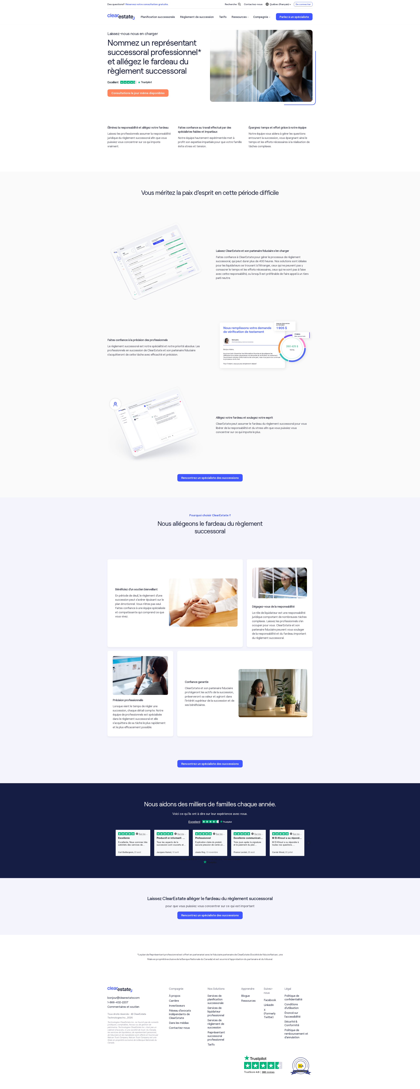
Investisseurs (177, 1005)
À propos (174, 995)
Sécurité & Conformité (291, 1023)
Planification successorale (158, 16)
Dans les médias (179, 1022)
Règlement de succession (197, 16)
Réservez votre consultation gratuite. (147, 4)
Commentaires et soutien (123, 1006)
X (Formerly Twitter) (269, 1013)
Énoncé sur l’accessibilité (292, 1014)
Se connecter (303, 4)
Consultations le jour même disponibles (138, 93)
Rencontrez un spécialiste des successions (210, 477)
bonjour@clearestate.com (123, 997)
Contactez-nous (253, 4)
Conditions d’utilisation (291, 1005)
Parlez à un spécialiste (294, 16)
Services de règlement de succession (216, 1023)
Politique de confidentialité (293, 997)
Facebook (270, 1000)
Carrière (174, 1000)
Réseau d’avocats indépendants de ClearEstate (180, 1014)
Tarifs (222, 16)
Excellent (113, 82)
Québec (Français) (279, 4)
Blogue (245, 995)
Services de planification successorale (215, 999)
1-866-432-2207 (117, 1002)
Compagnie (260, 16)
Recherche (231, 4)
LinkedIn (269, 1004)
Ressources (239, 16)
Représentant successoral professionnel (216, 1036)
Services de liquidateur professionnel (216, 1011)
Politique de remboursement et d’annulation (296, 1033)
